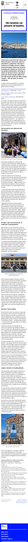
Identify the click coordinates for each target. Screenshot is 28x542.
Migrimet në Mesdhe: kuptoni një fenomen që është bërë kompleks (21, 501)
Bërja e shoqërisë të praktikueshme (6, 500)
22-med (2, 3)
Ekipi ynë (4, 532)
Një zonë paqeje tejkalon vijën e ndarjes (11, 93)
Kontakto (4, 534)
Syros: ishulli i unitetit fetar (8, 97)
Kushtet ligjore (6, 539)
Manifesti (4, 536)
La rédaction (14, 17)
